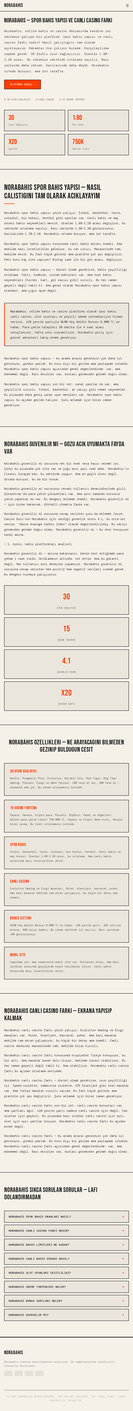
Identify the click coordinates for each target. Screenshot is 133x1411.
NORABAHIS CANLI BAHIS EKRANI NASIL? (39, 1259)
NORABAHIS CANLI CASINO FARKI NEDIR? (39, 1231)
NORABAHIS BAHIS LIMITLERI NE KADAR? (39, 1245)
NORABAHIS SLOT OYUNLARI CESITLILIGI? (40, 1273)
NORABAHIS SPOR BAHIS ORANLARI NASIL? (40, 1216)
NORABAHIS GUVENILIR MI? (28, 1315)
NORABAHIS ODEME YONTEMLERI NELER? (37, 1287)
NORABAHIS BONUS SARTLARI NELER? (35, 1301)
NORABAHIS (13, 5)
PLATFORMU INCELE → (22, 84)
